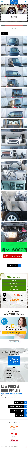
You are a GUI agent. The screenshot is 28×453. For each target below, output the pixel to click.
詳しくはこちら (13, 305)
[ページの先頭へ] (26, 447)
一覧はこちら (12, 265)
